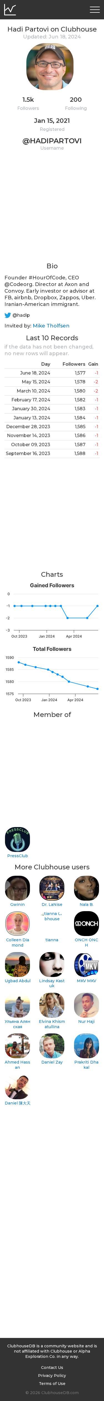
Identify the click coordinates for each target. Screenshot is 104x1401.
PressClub (17, 855)
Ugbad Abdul (18, 980)
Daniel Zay (52, 1062)
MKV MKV (86, 980)
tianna (51, 939)
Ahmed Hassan (17, 1065)
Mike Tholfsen (51, 326)
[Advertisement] (52, 210)
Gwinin (17, 904)
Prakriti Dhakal (86, 1065)
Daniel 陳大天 (18, 1103)
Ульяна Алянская (17, 1024)
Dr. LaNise (52, 904)
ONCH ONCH (86, 942)
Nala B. (86, 904)
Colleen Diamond (17, 942)
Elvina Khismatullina (52, 1024)
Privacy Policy (52, 1375)
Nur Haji (86, 1021)
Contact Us (52, 1367)
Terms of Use (52, 1383)
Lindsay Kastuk (52, 983)
